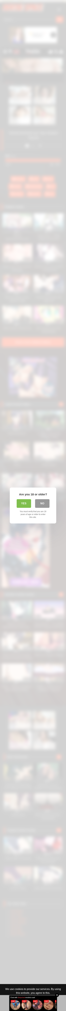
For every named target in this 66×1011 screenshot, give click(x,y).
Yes (23, 503)
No (42, 503)
